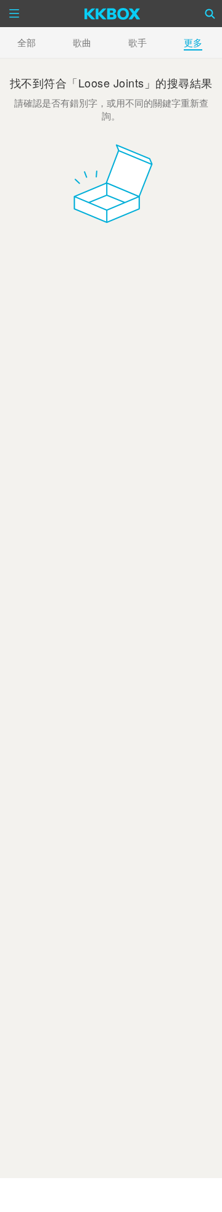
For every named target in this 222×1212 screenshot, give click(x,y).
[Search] (210, 13)
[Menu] (14, 13)
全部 (26, 42)
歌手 (137, 42)
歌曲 (82, 42)
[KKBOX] (112, 13)
